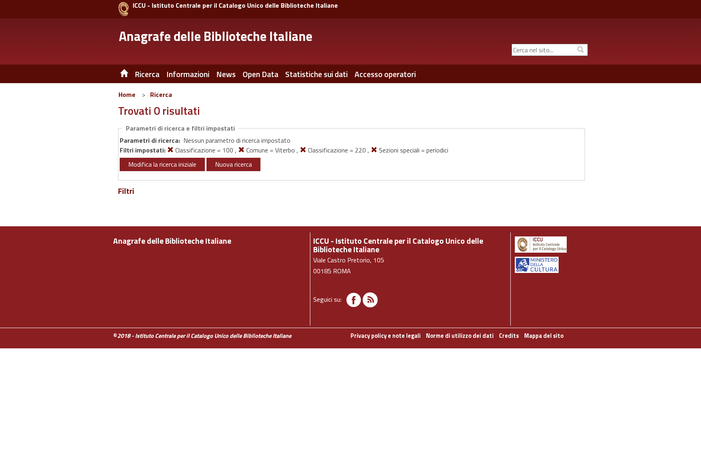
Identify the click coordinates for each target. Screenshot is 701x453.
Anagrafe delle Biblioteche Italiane (215, 36)
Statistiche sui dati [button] (316, 74)
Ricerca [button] (147, 74)
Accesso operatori (385, 74)
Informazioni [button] (187, 74)
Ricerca (161, 94)
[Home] (118, 74)
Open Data (260, 74)
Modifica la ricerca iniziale (162, 164)
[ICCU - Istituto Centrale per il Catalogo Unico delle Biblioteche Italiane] (123, 9)
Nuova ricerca (233, 164)
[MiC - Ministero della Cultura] (551, 265)
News (226, 74)
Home (126, 94)
